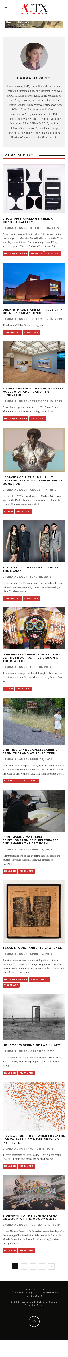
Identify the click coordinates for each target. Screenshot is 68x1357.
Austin (8, 511)
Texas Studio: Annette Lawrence (32, 947)
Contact (36, 1296)
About (47, 1289)
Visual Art (53, 254)
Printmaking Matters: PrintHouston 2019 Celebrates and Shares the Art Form (31, 840)
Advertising (23, 1292)
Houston (10, 871)
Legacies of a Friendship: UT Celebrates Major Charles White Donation (33, 480)
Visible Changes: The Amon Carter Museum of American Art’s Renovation (33, 392)
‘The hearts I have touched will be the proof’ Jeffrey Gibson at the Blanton (32, 658)
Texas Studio (39, 979)
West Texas (29, 781)
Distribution (49, 1292)
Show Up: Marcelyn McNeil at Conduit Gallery (29, 220)
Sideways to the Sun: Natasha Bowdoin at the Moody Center (31, 1217)
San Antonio (12, 332)
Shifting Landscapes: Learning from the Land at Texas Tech (30, 751)
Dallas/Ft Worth (15, 254)
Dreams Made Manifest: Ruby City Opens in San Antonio (32, 311)
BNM (40, 1305)
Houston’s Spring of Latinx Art (31, 1045)
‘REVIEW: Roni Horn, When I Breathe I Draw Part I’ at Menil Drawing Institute (34, 1139)
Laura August (15, 228)
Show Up (36, 254)
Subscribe (28, 1289)
